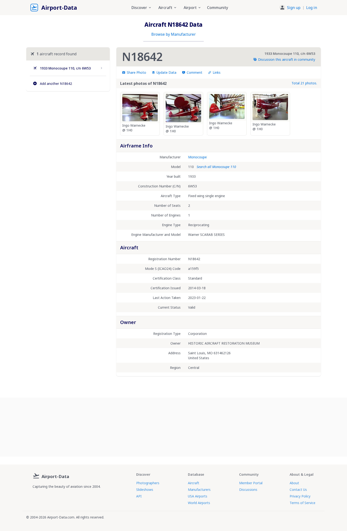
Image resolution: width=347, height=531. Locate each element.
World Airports (199, 503)
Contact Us (298, 489)
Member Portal (250, 483)
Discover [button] (139, 7)
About (294, 483)
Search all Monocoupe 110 (216, 166)
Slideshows (144, 489)
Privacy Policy (300, 496)
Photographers (147, 483)
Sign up (293, 7)
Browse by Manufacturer (173, 34)
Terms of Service (302, 503)
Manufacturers (199, 489)
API (139, 496)
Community (217, 7)
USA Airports (197, 496)
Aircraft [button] (165, 7)
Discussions (248, 489)
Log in (311, 7)
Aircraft (193, 483)
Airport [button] (190, 7)
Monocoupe (197, 157)
